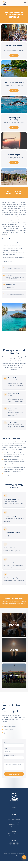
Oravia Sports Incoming (14, 819)
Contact (14, 810)
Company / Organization (10, 755)
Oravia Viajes (14, 826)
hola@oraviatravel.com (10, 726)
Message (6, 761)
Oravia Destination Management (14, 822)
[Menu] (24, 3)
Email (5, 748)
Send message (13, 774)
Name (5, 742)
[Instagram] (10, 843)
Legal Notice (7, 851)
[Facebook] (14, 843)
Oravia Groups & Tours (14, 824)
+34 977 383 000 (8, 729)
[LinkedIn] (17, 843)
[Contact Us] (24, 857)
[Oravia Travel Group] (14, 796)
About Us (14, 807)
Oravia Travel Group (14, 817)
